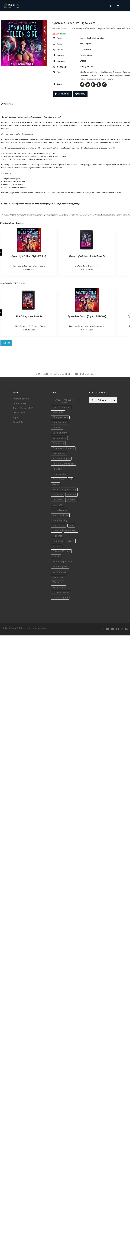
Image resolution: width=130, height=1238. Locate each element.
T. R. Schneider (85, 49)
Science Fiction (61, 551)
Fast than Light (61, 458)
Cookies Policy (19, 403)
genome (71, 494)
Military (56, 531)
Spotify (81, 93)
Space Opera (107, 79)
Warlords (57, 582)
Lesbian (94, 75)
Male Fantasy (112, 75)
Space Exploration (94, 79)
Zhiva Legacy (85, 43)
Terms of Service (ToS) (23, 408)
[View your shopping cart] (118, 6)
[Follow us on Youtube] (107, 629)
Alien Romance (86, 72)
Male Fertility (124, 75)
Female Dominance (63, 464)
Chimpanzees (60, 417)
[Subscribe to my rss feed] (103, 629)
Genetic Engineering (64, 489)
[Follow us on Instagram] (122, 629)
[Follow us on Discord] (112, 629)
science (56, 546)
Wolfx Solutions (86, 55)
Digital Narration (97, 38)
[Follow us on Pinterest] (126, 629)
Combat (108, 72)
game (55, 484)
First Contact (59, 474)
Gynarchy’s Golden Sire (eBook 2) (87, 256)
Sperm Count (60, 572)
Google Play (63, 93)
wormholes (58, 587)
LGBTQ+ (102, 75)
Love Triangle (60, 510)
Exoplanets (58, 453)
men (71, 525)
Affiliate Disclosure (21, 398)
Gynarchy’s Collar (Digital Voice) (28, 256)
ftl (71, 479)
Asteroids (57, 412)
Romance (91, 266)
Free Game (58, 479)
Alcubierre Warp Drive (64, 401)
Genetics (57, 494)
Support (16, 417)
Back (7, 342)
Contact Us (18, 422)
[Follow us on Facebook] (117, 629)
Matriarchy (58, 525)
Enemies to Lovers (63, 448)
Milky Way (70, 531)
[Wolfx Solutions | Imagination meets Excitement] (11, 5)
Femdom (57, 469)
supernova (58, 577)
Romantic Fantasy (20, 266)
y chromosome (60, 592)
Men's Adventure (80, 266)
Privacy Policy (19, 412)
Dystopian (117, 72)
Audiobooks (84, 38)
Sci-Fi (31, 266)
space (55, 556)
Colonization (98, 72)
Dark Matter (59, 438)
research (57, 536)
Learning (57, 500)
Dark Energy (59, 433)
